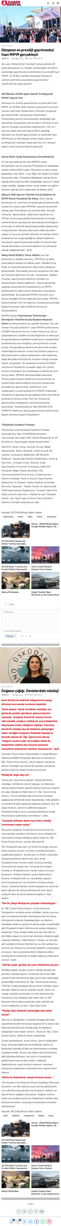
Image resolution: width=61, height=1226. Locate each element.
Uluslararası (51, 517)
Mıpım (30, 517)
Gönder (10, 636)
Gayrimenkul (8, 517)
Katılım (20, 517)
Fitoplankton (29, 1115)
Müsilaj (41, 1115)
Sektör (39, 517)
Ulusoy (50, 1115)
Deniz (5, 1115)
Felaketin (15, 1115)
